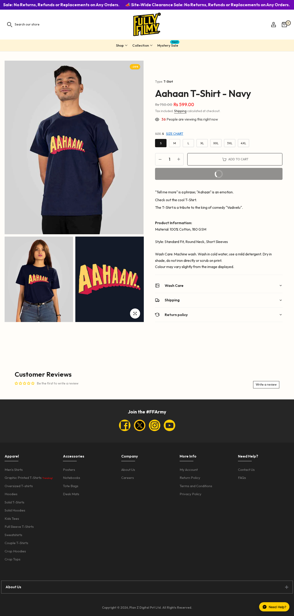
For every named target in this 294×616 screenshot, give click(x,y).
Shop (120, 45)
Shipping (180, 111)
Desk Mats (71, 494)
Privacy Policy (190, 494)
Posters (69, 469)
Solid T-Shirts (14, 502)
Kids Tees (12, 518)
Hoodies (11, 494)
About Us (128, 469)
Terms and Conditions (196, 486)
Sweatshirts (13, 535)
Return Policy (190, 477)
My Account (189, 469)
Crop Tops (12, 559)
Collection (140, 45)
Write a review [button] (266, 384)
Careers (127, 477)
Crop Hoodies (15, 551)
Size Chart (174, 134)
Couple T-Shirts (16, 543)
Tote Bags (70, 486)
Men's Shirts (14, 469)
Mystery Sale (167, 45)
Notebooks (71, 477)
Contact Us (246, 469)
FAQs (242, 477)
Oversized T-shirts (19, 486)
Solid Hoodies (15, 510)
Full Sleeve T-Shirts (19, 526)
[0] (284, 24)
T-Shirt (168, 81)
